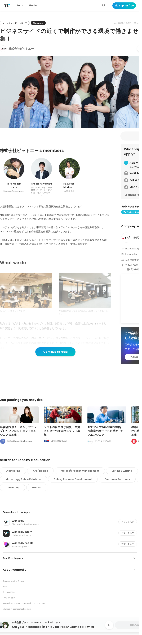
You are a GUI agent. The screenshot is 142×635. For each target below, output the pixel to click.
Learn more (132, 195)
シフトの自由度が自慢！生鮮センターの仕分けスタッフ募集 (62, 431)
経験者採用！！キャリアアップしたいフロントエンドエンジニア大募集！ (18, 431)
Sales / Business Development (73, 479)
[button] (71, 512)
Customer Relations (117, 479)
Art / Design (40, 471)
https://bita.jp (132, 248)
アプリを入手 (127, 521)
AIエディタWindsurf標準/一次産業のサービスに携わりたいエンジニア (105, 431)
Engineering (13, 471)
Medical (37, 487)
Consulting (13, 487)
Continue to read (55, 352)
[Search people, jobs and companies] (103, 5)
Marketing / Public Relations (23, 479)
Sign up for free (124, 5)
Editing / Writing (122, 471)
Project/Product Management (79, 471)
